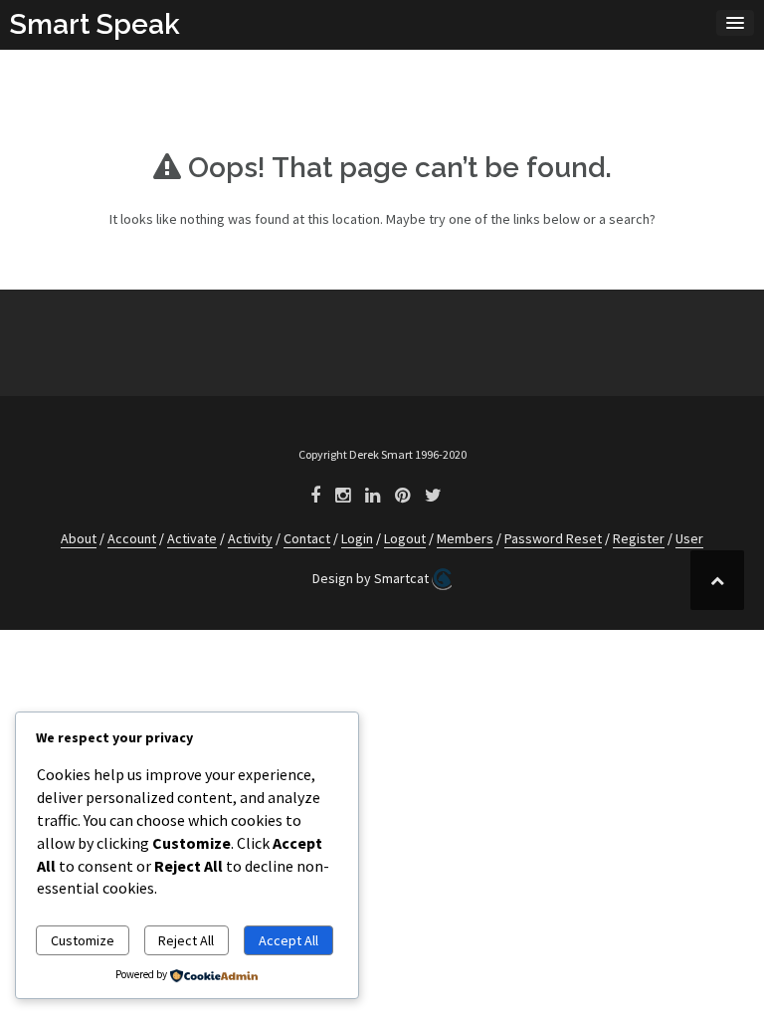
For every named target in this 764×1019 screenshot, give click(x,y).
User (689, 538)
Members (465, 538)
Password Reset (553, 538)
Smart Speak (95, 24)
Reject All (186, 940)
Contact (307, 538)
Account (131, 538)
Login (357, 538)
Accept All (288, 940)
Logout (405, 538)
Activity (250, 538)
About (78, 538)
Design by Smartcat (372, 578)
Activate (192, 538)
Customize (82, 940)
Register (639, 538)
